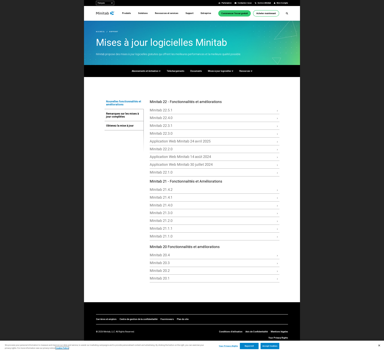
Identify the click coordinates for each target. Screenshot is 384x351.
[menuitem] (126, 13)
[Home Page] (105, 13)
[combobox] (105, 3)
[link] (106, 319)
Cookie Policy (62, 348)
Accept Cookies (270, 346)
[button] (287, 13)
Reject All (249, 346)
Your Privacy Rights (278, 338)
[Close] (379, 345)
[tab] (124, 103)
